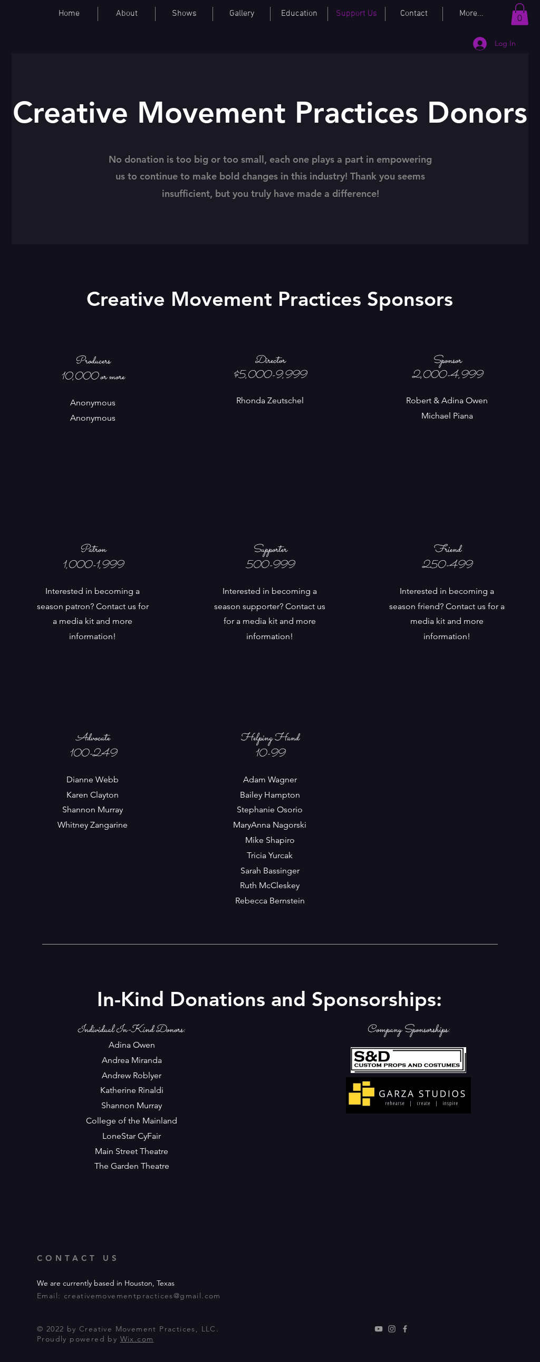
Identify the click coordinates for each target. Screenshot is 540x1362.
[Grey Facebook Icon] (405, 1329)
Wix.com (137, 1339)
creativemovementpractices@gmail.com (142, 1295)
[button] (519, 14)
